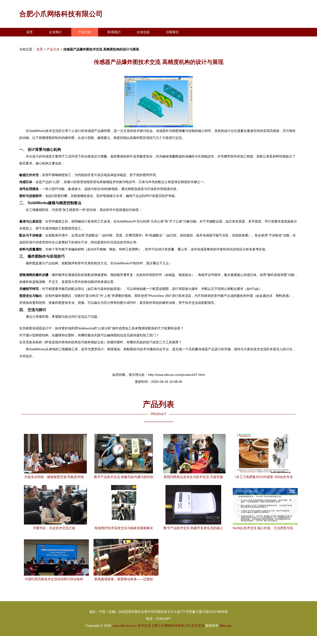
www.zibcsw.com (124, 625)
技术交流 (144, 625)
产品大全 (84, 32)
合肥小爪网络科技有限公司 (61, 14)
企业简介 (55, 32)
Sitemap (225, 625)
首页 (29, 32)
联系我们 (113, 32)
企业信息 (143, 32)
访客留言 (172, 32)
